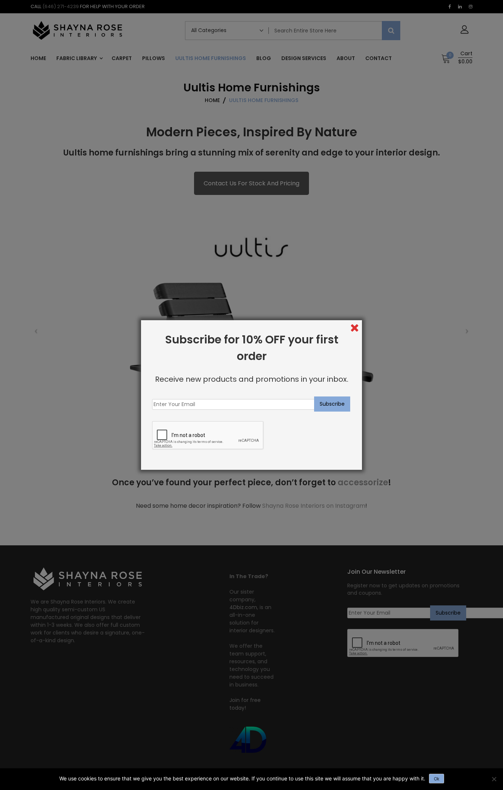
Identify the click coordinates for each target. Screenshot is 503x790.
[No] (493, 779)
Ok (436, 779)
